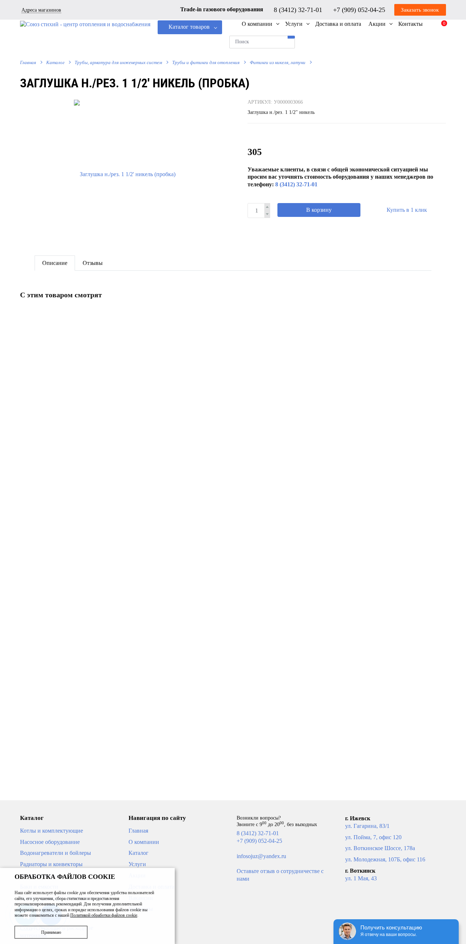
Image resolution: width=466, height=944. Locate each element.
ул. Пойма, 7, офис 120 (373, 837)
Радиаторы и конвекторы (51, 864)
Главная (28, 62)
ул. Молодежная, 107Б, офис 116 (385, 859)
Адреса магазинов (41, 10)
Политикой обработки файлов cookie (103, 915)
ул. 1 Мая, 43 (361, 878)
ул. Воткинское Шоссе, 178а (380, 848)
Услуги (137, 864)
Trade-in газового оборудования (221, 9)
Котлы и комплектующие (51, 831)
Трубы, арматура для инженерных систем (118, 62)
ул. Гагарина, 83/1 (367, 826)
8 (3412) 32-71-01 (299, 9)
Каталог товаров (189, 27)
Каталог (55, 62)
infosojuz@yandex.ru (261, 856)
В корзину (319, 210)
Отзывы (93, 263)
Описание (54, 263)
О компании (144, 842)
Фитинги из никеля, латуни (277, 62)
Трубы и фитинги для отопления (206, 62)
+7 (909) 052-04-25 (360, 9)
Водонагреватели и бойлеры (55, 853)
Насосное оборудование (50, 842)
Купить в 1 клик (407, 210)
